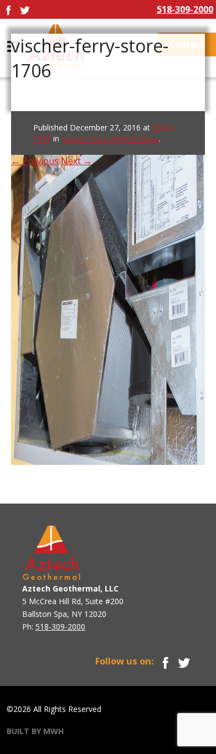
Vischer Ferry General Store (110, 138)
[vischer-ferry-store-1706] (108, 287)
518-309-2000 (185, 9)
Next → (76, 161)
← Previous (35, 161)
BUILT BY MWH (35, 731)
